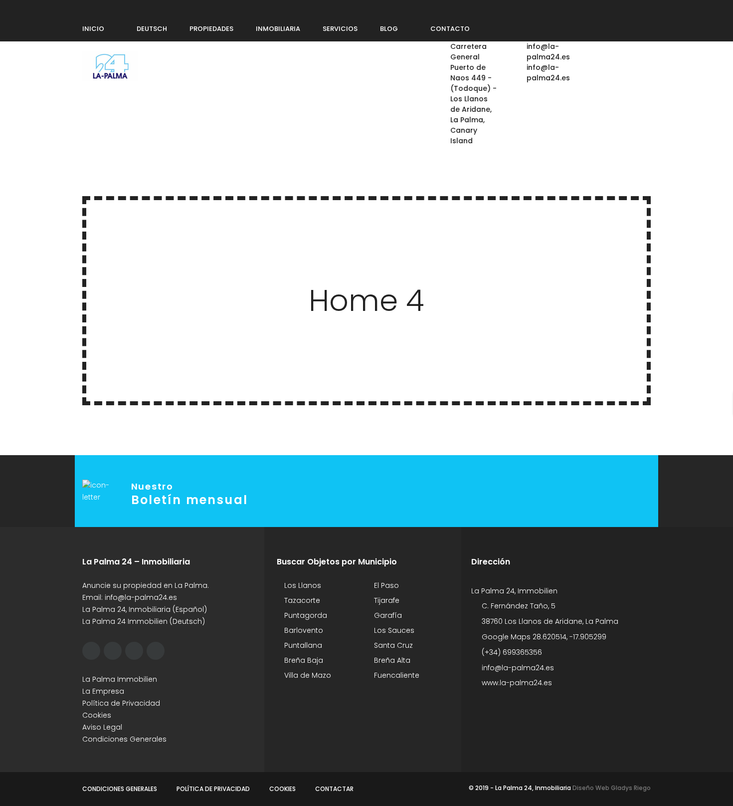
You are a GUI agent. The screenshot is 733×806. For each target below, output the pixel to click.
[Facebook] (84, 8)
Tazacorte (301, 600)
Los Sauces (393, 630)
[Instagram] (122, 8)
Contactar (334, 789)
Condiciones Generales (124, 739)
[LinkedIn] (141, 8)
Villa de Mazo (306, 675)
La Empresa (103, 691)
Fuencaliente (395, 675)
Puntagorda (304, 615)
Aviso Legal (102, 727)
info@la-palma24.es (141, 597)
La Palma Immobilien (119, 679)
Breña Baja (302, 660)
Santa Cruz (392, 645)
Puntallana (302, 645)
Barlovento (302, 630)
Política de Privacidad (121, 703)
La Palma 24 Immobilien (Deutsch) (143, 621)
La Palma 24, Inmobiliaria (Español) (144, 609)
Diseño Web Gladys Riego (611, 788)
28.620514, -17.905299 (569, 637)
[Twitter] (103, 8)
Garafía (387, 615)
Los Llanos (301, 585)
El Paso (385, 585)
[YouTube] (160, 8)
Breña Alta (391, 660)
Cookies (96, 715)
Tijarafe (385, 600)
